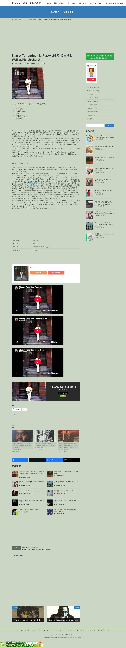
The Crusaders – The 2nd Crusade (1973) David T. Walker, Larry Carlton (66, 482)
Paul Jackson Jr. (37, 549)
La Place (33, 268)
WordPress (53, 637)
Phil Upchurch (34, 547)
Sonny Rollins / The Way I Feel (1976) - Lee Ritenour (103, 180)
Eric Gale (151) (91, 94)
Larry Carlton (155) (92, 98)
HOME (15, 630)
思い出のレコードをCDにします (76, 630)
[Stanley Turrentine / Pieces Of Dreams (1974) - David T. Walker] (45, 436)
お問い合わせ (46, 630)
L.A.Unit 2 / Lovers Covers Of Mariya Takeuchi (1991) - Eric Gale (104, 136)
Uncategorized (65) (92, 111)
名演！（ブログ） (25, 630)
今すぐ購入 (91, 79)
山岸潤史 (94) (91, 115)
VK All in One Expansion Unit (75, 637)
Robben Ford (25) (92, 108)
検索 (109, 125)
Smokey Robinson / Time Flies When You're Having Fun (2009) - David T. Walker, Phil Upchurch (68, 445)
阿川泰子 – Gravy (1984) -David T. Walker (66, 491)
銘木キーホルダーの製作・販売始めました (98, 630)
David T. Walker (27, 549)
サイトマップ (36, 630)
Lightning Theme (62, 637)
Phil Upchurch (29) (92, 101)
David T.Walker (25, 547)
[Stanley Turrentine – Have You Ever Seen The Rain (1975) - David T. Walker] (22, 436)
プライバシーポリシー (59, 630)
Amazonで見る (38, 272)
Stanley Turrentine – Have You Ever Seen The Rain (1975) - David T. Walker (22, 445)
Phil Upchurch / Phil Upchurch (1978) (29, 491)
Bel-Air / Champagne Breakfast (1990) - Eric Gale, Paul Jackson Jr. (104, 212)
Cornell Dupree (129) (93, 87)
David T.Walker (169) (93, 91)
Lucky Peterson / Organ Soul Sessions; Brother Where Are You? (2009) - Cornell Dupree (103, 202)
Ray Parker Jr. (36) (92, 104)
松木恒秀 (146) (91, 119)
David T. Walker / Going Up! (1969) (29, 509)
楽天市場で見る (56, 272)
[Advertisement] (63, 34)
